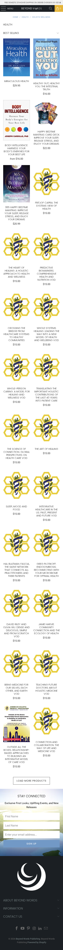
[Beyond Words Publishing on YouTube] (22, 929)
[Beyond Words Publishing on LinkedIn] (40, 929)
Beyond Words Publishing (28, 939)
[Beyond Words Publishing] (31, 8)
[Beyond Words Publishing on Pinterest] (28, 929)
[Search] (50, 8)
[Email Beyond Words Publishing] (45, 929)
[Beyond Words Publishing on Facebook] (16, 929)
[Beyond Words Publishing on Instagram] (34, 929)
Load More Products (31, 780)
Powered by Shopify (36, 942)
